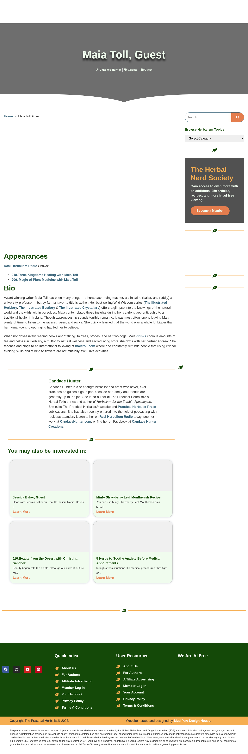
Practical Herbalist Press (137, 407)
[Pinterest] (38, 669)
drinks (141, 336)
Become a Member (210, 210)
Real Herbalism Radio (20, 266)
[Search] (237, 117)
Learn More (21, 512)
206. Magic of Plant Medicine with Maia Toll (45, 280)
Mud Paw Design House (192, 721)
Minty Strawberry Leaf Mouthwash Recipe (128, 497)
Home (8, 116)
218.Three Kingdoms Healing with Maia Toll (45, 275)
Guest (148, 69)
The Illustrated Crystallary (79, 307)
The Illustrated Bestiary (37, 307)
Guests (132, 69)
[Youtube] (27, 669)
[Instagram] (16, 669)
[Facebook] (5, 669)
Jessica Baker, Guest (29, 497)
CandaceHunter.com (75, 421)
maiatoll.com (85, 346)
